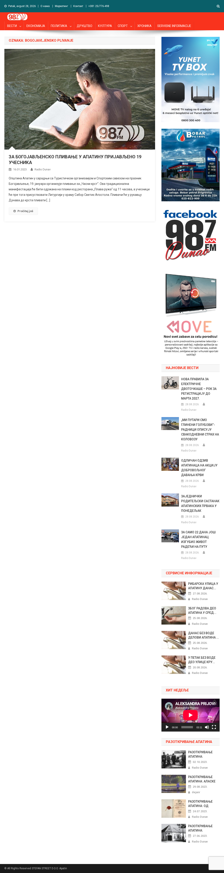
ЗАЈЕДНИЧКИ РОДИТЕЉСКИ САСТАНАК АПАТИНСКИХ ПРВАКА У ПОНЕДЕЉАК (200, 503)
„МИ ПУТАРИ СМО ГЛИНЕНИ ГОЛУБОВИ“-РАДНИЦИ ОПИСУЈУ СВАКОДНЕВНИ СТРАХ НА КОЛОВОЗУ (200, 429)
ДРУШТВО (84, 26)
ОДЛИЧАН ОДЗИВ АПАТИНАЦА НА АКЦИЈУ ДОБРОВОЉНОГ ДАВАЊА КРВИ (199, 468)
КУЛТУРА (105, 26)
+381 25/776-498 (98, 6)
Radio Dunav (43, 169)
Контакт (78, 6)
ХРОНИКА (144, 26)
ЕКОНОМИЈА (35, 26)
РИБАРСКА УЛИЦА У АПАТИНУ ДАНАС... (203, 586)
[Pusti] (167, 727)
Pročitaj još (25, 211)
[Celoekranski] (214, 727)
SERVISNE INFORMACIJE (174, 26)
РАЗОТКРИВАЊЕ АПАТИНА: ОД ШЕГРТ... (200, 804)
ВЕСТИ (12, 26)
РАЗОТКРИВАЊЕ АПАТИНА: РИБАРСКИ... (200, 828)
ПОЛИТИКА (59, 26)
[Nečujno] (207, 727)
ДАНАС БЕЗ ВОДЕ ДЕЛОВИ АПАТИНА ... (203, 635)
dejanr (196, 792)
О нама (45, 6)
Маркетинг (61, 6)
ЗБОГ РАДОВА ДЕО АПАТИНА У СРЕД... (202, 610)
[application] (190, 715)
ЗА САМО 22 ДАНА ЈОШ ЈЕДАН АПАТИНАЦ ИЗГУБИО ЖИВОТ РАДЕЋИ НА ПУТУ (198, 539)
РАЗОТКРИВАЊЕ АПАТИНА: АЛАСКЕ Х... (201, 779)
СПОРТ (123, 26)
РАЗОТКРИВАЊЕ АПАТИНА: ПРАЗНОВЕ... (200, 754)
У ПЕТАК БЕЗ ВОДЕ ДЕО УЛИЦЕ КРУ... (201, 660)
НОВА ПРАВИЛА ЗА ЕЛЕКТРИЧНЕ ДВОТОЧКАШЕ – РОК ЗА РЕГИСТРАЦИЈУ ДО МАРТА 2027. (199, 388)
